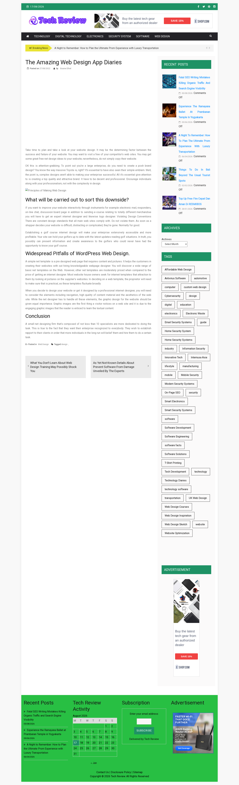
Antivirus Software (175, 278)
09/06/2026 (187, 122)
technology (200, 471)
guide (203, 322)
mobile (169, 375)
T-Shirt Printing (173, 462)
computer (170, 287)
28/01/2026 (187, 209)
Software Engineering (177, 436)
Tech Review (151, 739)
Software (142, 36)
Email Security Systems (178, 322)
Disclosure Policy (121, 772)
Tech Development (175, 471)
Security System (120, 36)
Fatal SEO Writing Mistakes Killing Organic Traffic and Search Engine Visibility (194, 83)
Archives (167, 239)
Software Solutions (175, 454)
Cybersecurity (172, 295)
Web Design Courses (177, 506)
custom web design (195, 287)
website (200, 524)
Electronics (95, 36)
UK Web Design (198, 498)
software (170, 418)
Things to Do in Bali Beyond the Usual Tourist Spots (194, 175)
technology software (176, 489)
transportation (172, 498)
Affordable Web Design (178, 269)
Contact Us (102, 772)
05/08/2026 (187, 93)
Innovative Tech (173, 357)
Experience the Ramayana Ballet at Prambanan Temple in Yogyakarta (194, 112)
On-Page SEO (172, 392)
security (193, 392)
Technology (42, 36)
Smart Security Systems (178, 410)
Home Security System (178, 331)
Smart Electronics (175, 401)
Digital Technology (68, 36)
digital (168, 304)
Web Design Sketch (176, 524)
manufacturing (191, 366)
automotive (200, 278)
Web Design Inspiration (178, 515)
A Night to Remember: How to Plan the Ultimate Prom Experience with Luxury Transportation (45, 748)
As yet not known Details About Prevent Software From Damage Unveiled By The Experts (113, 367)
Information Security (193, 348)
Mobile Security (190, 375)
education (185, 304)
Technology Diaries (175, 480)
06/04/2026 (187, 156)
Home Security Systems (178, 339)
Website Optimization (177, 533)
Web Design (162, 36)
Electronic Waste (195, 313)
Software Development (178, 427)
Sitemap (138, 772)
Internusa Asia (199, 357)
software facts (173, 445)
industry (169, 348)
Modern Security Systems (179, 383)
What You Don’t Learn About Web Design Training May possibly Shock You (53, 367)
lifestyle (169, 366)
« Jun (94, 762)
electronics (171, 313)
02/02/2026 (187, 185)
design (64, 344)
